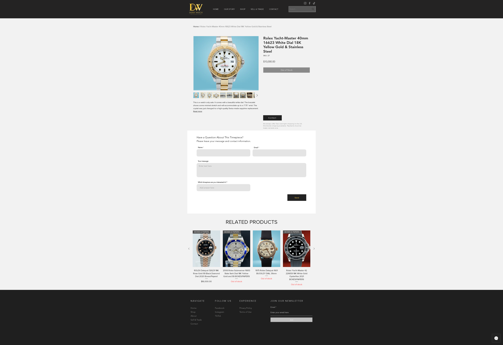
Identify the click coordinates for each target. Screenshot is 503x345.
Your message (203, 161)
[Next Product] (314, 248)
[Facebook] (309, 3)
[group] (251, 258)
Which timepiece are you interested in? (212, 182)
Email (256, 147)
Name (200, 147)
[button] (242, 9)
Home (196, 26)
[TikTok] (314, 3)
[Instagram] (305, 3)
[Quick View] (266, 248)
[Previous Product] (188, 248)
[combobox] (302, 9)
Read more (197, 111)
